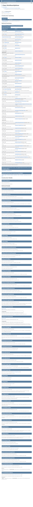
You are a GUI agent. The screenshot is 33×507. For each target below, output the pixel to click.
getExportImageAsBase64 (19, 68)
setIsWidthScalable (18, 154)
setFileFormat (9, 170)
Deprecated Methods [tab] (6, 27)
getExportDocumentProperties (19, 54)
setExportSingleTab (18, 142)
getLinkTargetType (18, 89)
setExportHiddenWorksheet (19, 133)
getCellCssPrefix (18, 39)
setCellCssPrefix (18, 107)
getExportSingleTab (18, 74)
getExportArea (17, 48)
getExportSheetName (18, 71)
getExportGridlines (18, 60)
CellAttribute (7, 465)
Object (21, 173)
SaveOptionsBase (6, 12)
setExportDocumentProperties (19, 122)
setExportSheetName (18, 139)
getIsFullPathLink (18, 83)
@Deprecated (4, 308)
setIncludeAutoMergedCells (19, 145)
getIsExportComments (18, 80)
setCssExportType (18, 110)
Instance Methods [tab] (11, 25)
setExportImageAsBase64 (19, 136)
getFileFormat (4, 170)
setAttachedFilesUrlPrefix (19, 101)
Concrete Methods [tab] (19, 25)
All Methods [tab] (4, 25)
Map (4, 465)
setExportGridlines (18, 128)
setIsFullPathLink (18, 151)
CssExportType (6, 42)
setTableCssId (17, 162)
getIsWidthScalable (18, 86)
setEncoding (17, 113)
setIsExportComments (18, 148)
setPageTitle (17, 159)
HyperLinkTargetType (7, 89)
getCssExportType (18, 42)
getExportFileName (18, 57)
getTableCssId (17, 94)
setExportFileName (18, 125)
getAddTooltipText (18, 31)
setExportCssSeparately (19, 118)
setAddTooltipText (18, 98)
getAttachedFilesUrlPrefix (19, 34)
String (5, 34)
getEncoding (17, 45)
